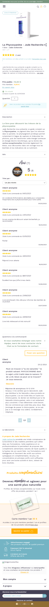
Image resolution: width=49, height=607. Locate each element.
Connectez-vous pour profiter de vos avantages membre (22, 1)
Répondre (10, 384)
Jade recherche (8, 439)
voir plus (40, 73)
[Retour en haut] (45, 592)
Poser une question (36, 353)
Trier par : (6, 178)
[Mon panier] (45, 6)
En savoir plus (8, 87)
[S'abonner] (45, 596)
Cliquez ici (24, 572)
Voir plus (34, 525)
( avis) (18, 55)
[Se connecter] (41, 6)
